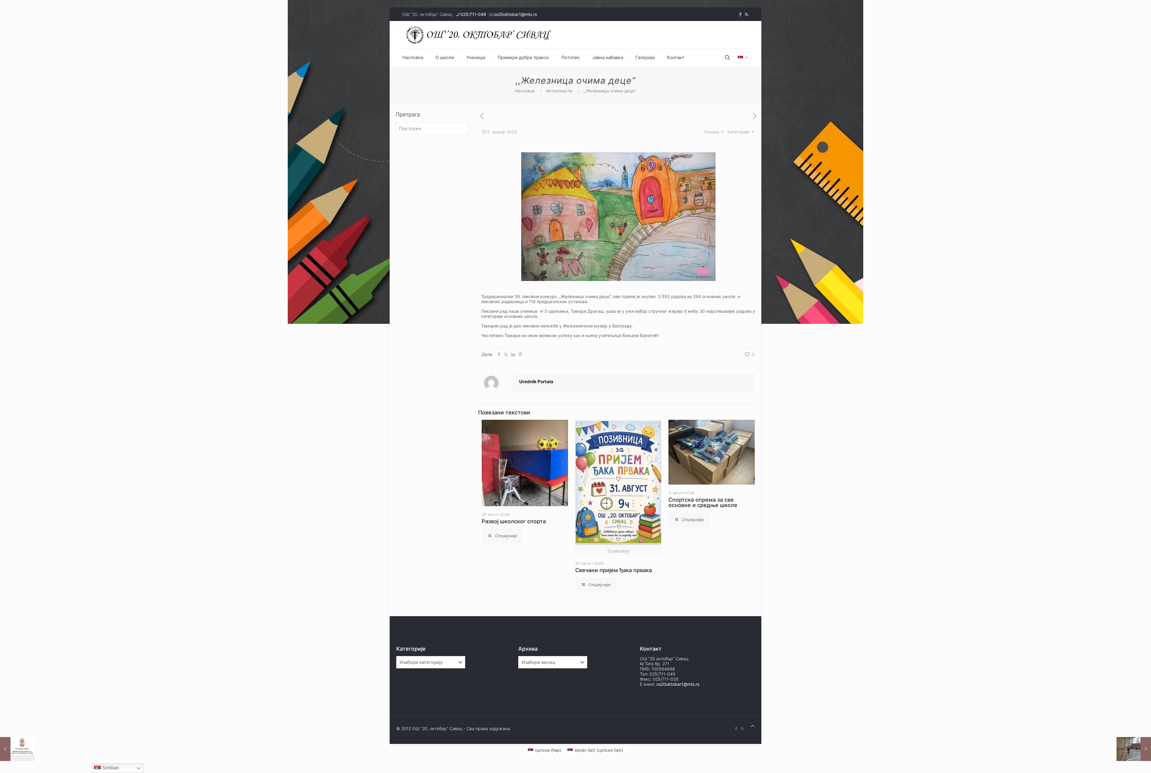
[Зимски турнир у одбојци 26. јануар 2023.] (1134, 749)
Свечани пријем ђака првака (613, 570)
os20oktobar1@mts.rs (515, 14)
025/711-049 (473, 14)
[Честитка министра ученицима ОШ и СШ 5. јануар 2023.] (17, 749)
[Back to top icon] (753, 725)
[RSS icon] (746, 14)
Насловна (525, 90)
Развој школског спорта (514, 521)
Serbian (110, 767)
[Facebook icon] (740, 14)
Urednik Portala (536, 381)
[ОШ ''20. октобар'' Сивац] (480, 34)
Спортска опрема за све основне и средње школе (702, 502)
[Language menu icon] (742, 57)
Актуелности (559, 90)
